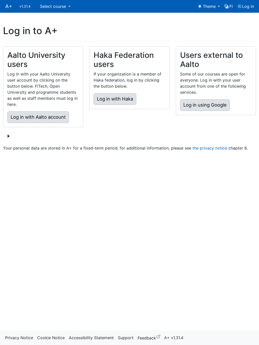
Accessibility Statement (91, 337)
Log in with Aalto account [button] (38, 117)
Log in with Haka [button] (115, 99)
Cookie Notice (51, 337)
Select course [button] (53, 6)
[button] (228, 6)
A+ (8, 6)
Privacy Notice (19, 337)
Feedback (150, 337)
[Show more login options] (8, 136)
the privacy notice (209, 148)
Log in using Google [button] (205, 105)
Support (126, 337)
